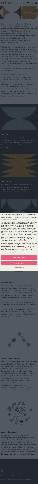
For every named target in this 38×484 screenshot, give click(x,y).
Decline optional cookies (19, 257)
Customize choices (19, 267)
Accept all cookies (19, 263)
